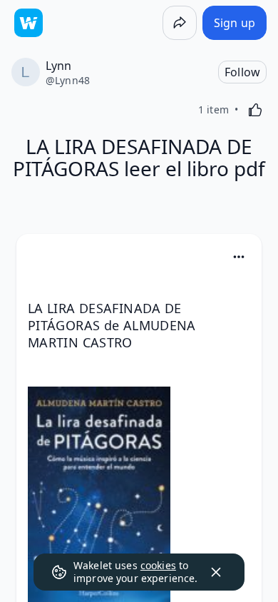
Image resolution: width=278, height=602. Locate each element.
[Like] (255, 109)
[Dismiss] (216, 572)
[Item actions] (238, 256)
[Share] (180, 23)
